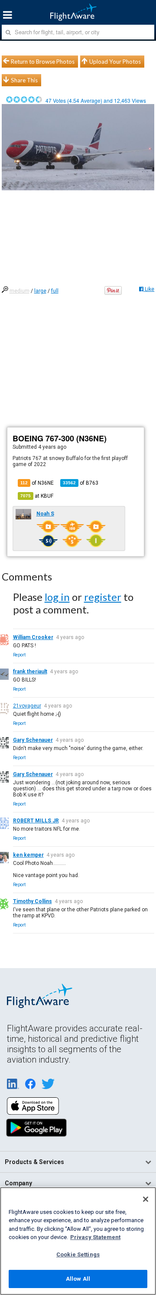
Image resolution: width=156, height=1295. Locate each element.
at (36, 496)
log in (57, 596)
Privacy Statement (95, 1237)
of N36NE (37, 483)
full (54, 291)
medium (19, 291)
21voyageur (27, 706)
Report (19, 655)
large (40, 291)
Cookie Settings (78, 1254)
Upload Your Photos (115, 61)
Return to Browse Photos (43, 61)
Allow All (78, 1278)
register (102, 596)
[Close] (145, 1199)
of (80, 483)
